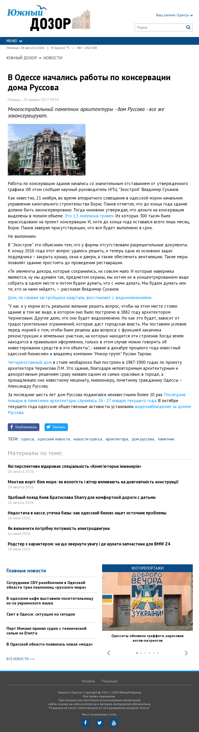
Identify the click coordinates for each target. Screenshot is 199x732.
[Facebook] (85, 723)
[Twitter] (100, 723)
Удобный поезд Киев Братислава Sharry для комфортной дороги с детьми (81, 497)
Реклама (88, 681)
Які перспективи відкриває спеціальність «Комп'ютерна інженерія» (74, 466)
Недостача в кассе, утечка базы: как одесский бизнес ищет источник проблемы (87, 513)
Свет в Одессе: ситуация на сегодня (40, 614)
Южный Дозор (21, 57)
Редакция (109, 681)
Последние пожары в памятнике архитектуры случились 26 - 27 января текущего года (97, 397)
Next (186, 653)
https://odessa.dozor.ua (48, 18)
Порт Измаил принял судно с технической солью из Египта (46, 630)
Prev (108, 653)
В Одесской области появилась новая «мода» (49, 644)
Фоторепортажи (147, 568)
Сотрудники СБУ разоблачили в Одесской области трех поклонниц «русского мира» (46, 585)
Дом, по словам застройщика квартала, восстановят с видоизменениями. (80, 297)
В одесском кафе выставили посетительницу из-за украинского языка (49, 600)
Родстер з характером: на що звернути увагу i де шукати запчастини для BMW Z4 (89, 544)
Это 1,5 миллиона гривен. (89, 216)
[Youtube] (114, 723)
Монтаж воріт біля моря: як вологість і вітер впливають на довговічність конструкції (93, 482)
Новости (52, 57)
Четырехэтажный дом (30, 362)
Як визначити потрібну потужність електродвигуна (59, 528)
